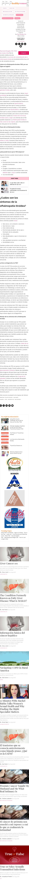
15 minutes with (4, 724)
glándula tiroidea (5, 90)
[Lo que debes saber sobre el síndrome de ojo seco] (5, 183)
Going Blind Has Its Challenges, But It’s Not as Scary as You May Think (16, 420)
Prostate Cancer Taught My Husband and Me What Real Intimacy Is (14, 788)
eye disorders (20, 41)
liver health (3, 574)
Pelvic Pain (7, 535)
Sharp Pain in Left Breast (7, 532)
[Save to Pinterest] (22, 44)
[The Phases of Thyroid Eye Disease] (5, 434)
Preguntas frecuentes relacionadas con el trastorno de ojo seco (18, 190)
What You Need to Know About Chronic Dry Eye (16, 452)
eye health (15, 397)
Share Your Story (8, 18)
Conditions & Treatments (20, 39)
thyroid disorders (9, 397)
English (23, 53)
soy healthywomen (20, 11)
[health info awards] (14, 517)
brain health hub (7, 11)
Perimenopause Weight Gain (11, 537)
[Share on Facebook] (16, 44)
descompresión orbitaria (7, 370)
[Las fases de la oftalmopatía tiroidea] (5, 441)
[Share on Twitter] (19, 44)
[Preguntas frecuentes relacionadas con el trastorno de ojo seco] (5, 190)
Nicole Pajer (5, 722)
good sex (12, 8)
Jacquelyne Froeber (7, 876)
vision (6, 399)
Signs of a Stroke (18, 532)
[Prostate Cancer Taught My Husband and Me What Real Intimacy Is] (14, 776)
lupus (13, 172)
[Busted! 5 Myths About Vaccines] (14, 889)
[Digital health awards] (14, 464)
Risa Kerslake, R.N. (21, 34)
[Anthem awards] (14, 498)
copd (1, 679)
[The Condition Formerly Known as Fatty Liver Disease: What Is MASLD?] (14, 586)
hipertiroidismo (18, 103)
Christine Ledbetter (7, 798)
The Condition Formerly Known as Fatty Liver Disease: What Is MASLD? (13, 598)
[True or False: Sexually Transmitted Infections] (14, 855)
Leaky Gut (9, 534)
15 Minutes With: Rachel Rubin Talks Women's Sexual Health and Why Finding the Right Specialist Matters (12, 706)
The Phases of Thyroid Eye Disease (16, 433)
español (2, 399)
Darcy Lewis (5, 572)
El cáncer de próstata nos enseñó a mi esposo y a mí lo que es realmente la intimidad (14, 825)
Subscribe (19, 14)
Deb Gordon (5, 677)
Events (5, 8)
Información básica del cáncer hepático (12, 634)
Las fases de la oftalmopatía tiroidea (17, 440)
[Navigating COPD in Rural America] (14, 658)
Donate (17, 18)
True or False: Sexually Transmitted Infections (12, 868)
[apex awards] (14, 480)
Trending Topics (6, 531)
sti (1, 878)
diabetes (5, 172)
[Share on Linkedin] (25, 44)
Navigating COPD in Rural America (14, 669)
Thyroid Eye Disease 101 (16, 445)
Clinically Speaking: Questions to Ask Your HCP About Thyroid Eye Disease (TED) (17, 427)
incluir (15, 220)
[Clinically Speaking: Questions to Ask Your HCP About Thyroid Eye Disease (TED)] (5, 427)
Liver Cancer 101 (9, 563)
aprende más (11, 399)
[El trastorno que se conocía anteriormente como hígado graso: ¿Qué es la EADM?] (14, 736)
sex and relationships (6, 800)
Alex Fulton (5, 609)
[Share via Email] (20, 46)
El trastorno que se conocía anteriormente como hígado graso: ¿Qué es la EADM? (13, 749)
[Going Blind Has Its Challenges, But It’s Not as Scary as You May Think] (5, 420)
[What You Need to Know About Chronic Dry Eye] (5, 453)
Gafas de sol (24, 343)
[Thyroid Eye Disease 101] (5, 447)
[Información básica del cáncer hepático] (14, 623)
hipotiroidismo (15, 109)
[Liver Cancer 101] (14, 554)
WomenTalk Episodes (8, 14)
